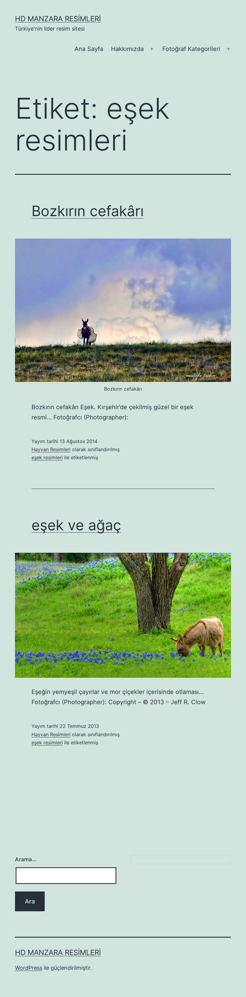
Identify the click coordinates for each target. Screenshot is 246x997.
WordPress (28, 968)
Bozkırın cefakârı (88, 211)
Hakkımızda (127, 48)
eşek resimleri (47, 457)
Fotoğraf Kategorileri (191, 48)
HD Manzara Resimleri (58, 18)
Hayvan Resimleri (51, 449)
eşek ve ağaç (76, 525)
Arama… (25, 859)
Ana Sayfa (88, 48)
